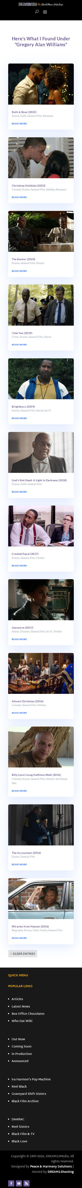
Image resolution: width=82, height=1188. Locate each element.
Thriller (40, 557)
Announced (20, 1061)
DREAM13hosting (61, 1172)
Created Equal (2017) (25, 553)
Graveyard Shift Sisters (29, 1094)
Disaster (25, 631)
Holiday (50, 189)
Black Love (19, 1141)
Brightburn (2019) (23, 406)
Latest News (21, 1007)
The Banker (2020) (23, 259)
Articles (17, 999)
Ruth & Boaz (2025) (24, 112)
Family (43, 930)
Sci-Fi (47, 410)
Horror (47, 336)
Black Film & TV (23, 1134)
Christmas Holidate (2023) (28, 185)
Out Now (18, 1039)
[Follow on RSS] (26, 1183)
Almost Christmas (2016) (27, 701)
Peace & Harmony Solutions (51, 1167)
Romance (48, 115)
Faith (23, 115)
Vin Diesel (61, 778)
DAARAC (18, 1119)
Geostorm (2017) (22, 627)
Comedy (16, 189)
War (14, 783)
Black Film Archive (25, 1101)
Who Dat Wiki (22, 1021)
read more (19, 123)
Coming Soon (21, 1047)
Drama (15, 115)
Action (15, 631)
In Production (22, 1054)
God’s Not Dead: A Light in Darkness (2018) (39, 480)
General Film (34, 115)
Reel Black (19, 1087)
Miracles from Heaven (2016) (30, 926)
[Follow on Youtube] (19, 1183)
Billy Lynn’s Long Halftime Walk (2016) (36, 774)
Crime (15, 336)
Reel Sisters (20, 1127)
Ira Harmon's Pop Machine (31, 1079)
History (40, 263)
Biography (17, 930)
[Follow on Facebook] (11, 1183)
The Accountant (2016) (26, 852)
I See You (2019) (22, 333)
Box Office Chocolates (28, 1014)
